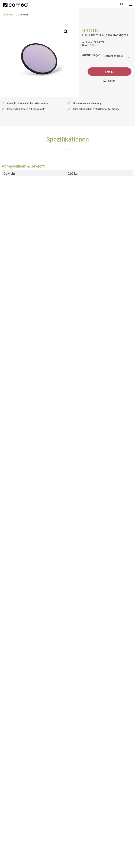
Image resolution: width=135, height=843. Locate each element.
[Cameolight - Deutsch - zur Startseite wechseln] (15, 4)
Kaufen (109, 71)
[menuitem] (123, 3)
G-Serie (93, 45)
